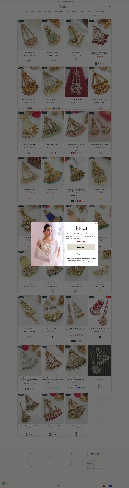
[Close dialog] (96, 223)
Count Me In (81, 247)
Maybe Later (81, 254)
